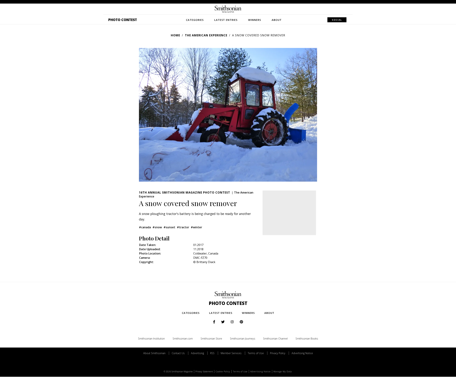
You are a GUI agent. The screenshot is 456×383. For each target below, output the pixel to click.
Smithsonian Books (307, 338)
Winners (254, 20)
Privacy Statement (204, 371)
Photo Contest (122, 19)
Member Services (231, 353)
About (277, 20)
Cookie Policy (223, 371)
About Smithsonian (154, 353)
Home (175, 35)
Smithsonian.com (183, 338)
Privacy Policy (277, 353)
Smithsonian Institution (151, 338)
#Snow (157, 227)
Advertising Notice (302, 353)
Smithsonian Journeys (242, 338)
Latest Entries (225, 20)
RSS (212, 353)
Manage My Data (282, 371)
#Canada (145, 227)
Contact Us (178, 353)
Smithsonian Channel (275, 338)
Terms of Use (256, 353)
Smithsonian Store (211, 338)
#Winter (196, 227)
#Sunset (169, 227)
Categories (195, 20)
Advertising (197, 353)
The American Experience (206, 35)
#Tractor (183, 227)
